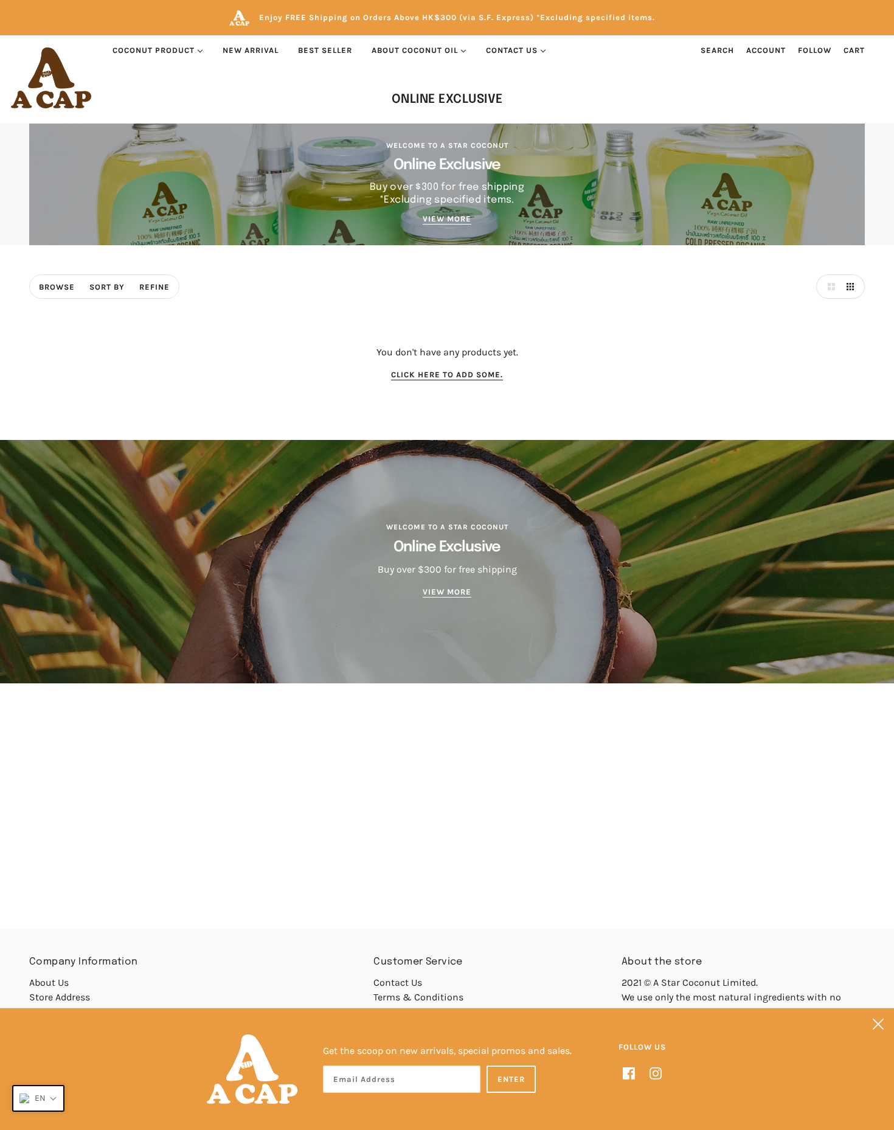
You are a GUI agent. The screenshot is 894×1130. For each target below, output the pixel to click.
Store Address (59, 997)
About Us (49, 982)
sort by (107, 286)
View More (447, 219)
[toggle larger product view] (828, 286)
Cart (854, 50)
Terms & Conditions (418, 997)
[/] (51, 77)
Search (717, 50)
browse (57, 286)
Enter (511, 1079)
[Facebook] (632, 1072)
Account (766, 50)
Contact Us (397, 982)
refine (154, 286)
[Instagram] (652, 1072)
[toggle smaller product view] (852, 286)
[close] (878, 1024)
